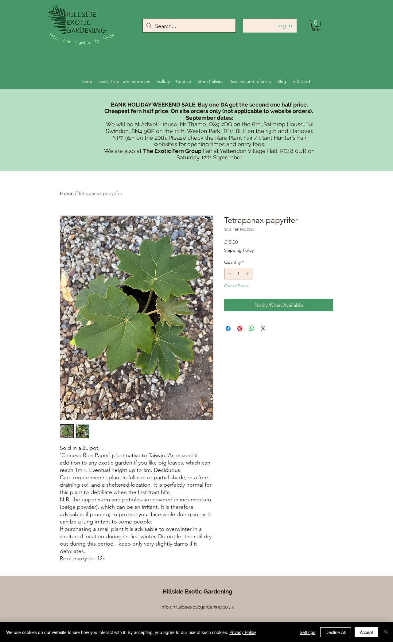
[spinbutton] (238, 273)
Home (67, 193)
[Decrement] (229, 273)
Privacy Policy (242, 632)
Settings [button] (307, 632)
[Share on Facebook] (228, 328)
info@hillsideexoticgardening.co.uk (197, 607)
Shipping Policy (239, 250)
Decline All (335, 632)
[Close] (385, 632)
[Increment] (247, 273)
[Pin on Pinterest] (239, 328)
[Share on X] (263, 328)
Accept (366, 632)
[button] (316, 25)
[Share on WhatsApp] (251, 328)
